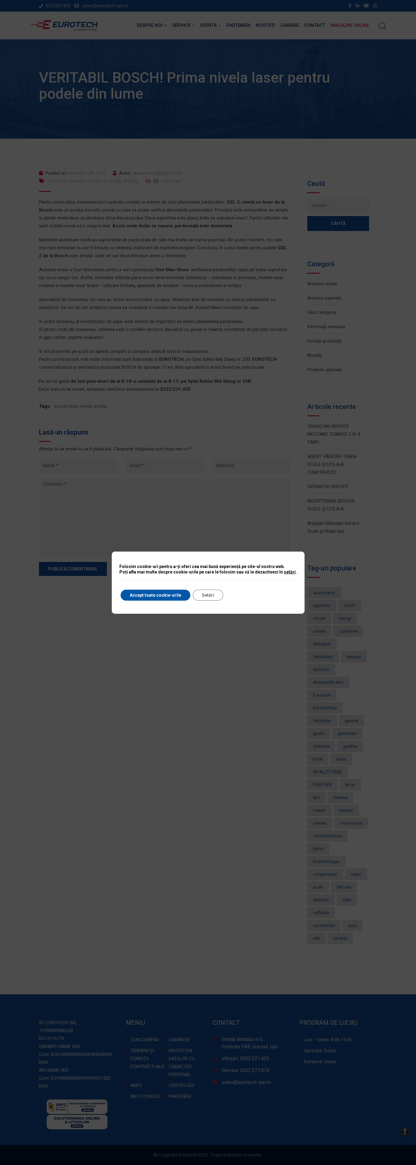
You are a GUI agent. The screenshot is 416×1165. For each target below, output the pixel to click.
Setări (208, 595)
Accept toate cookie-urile (155, 595)
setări (290, 572)
